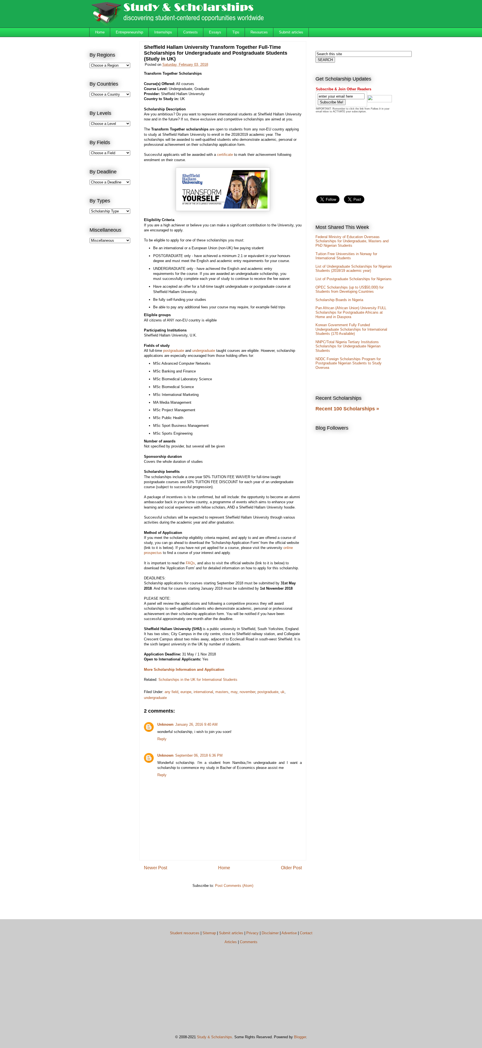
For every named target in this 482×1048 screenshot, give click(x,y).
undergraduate (203, 350)
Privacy (252, 933)
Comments (248, 942)
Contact (306, 933)
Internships (163, 32)
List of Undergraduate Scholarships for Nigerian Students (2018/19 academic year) (353, 268)
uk (283, 692)
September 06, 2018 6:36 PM (199, 755)
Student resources (184, 933)
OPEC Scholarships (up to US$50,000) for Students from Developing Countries (349, 289)
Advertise (289, 933)
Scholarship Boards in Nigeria (339, 300)
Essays (215, 32)
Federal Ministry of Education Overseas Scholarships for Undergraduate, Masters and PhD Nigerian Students (352, 241)
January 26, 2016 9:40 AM (196, 724)
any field (171, 692)
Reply (162, 739)
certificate (225, 155)
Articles (231, 942)
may (234, 692)
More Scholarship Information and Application (184, 669)
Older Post (291, 867)
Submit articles (291, 32)
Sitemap (209, 933)
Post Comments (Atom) (234, 886)
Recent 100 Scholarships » (347, 409)
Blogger (300, 1037)
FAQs (190, 563)
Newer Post (155, 867)
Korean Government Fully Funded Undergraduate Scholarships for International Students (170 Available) (351, 329)
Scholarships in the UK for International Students (197, 679)
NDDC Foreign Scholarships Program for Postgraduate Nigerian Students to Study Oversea (348, 363)
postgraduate (173, 350)
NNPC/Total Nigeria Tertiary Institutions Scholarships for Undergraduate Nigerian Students (347, 346)
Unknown (165, 724)
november (247, 692)
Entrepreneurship (129, 32)
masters (221, 692)
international (203, 692)
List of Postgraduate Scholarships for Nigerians (353, 279)
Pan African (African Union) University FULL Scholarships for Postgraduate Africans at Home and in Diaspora (350, 312)
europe (185, 692)
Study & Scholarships (214, 1037)
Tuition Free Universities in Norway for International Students (346, 256)
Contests (190, 32)
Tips (235, 32)
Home (100, 32)
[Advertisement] (112, 339)
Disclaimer (270, 933)
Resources (259, 32)
